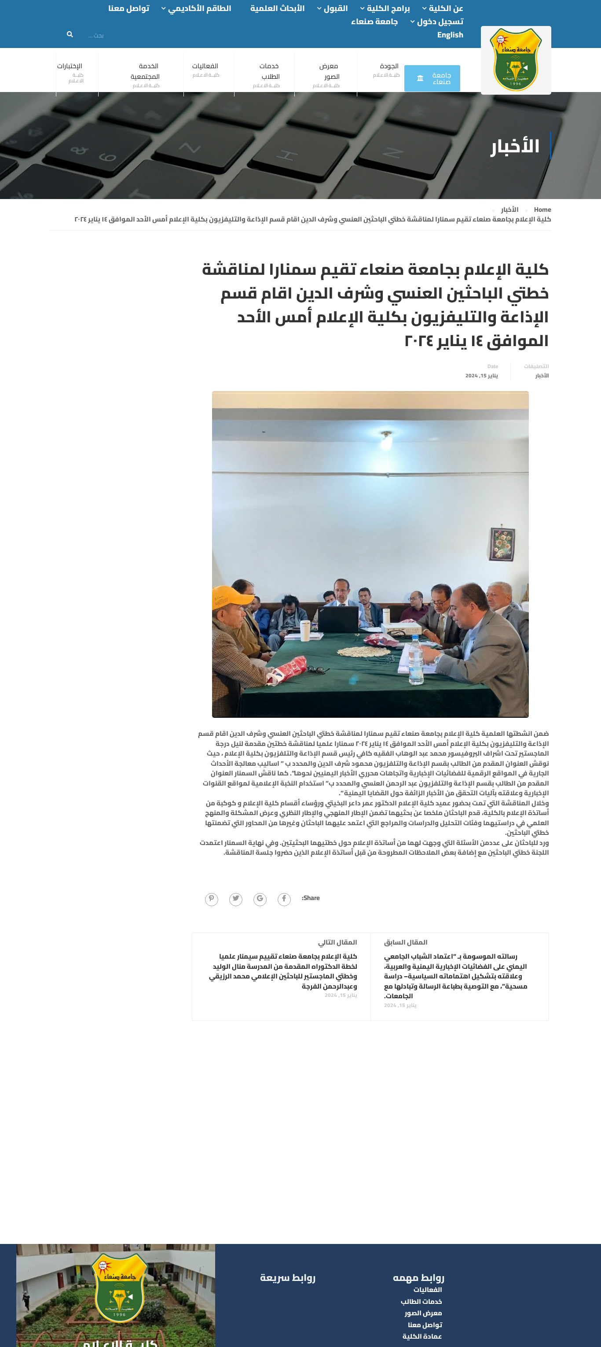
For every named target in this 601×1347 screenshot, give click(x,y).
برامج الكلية (388, 8)
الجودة (389, 65)
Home (542, 210)
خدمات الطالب (421, 1301)
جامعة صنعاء (374, 21)
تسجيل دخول (440, 21)
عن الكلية (446, 8)
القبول (336, 8)
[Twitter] (235, 899)
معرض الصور (329, 71)
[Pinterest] (211, 899)
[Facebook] (284, 899)
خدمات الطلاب (270, 71)
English (450, 34)
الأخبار (510, 210)
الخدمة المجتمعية (145, 71)
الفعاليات (205, 65)
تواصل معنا (128, 8)
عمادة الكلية (422, 1336)
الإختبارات (69, 65)
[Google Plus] (260, 899)
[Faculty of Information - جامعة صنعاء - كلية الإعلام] (516, 60)
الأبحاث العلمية (277, 8)
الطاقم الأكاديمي (199, 8)
